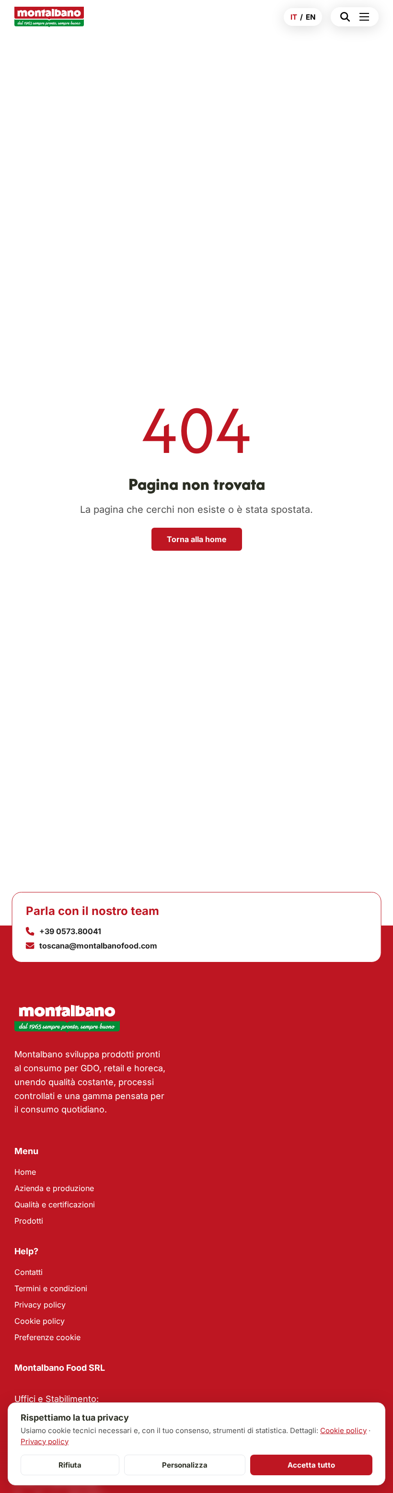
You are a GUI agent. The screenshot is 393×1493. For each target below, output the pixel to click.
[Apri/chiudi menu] (367, 16)
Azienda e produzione (54, 1188)
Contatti (28, 1272)
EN (310, 17)
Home (25, 1172)
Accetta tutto (311, 1465)
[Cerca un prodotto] (343, 16)
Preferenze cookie (47, 1337)
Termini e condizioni (50, 1288)
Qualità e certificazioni (54, 1204)
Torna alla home (197, 539)
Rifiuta (69, 1465)
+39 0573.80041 (70, 931)
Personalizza (185, 1465)
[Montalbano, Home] (49, 17)
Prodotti (28, 1221)
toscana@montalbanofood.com (98, 945)
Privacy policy (40, 1304)
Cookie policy (39, 1321)
